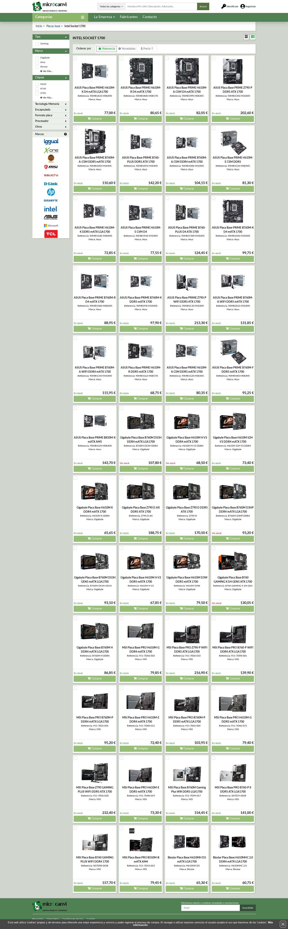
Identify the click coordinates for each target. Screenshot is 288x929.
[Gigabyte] (51, 200)
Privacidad (37, 919)
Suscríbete (247, 908)
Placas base (53, 26)
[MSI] (51, 167)
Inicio (39, 26)
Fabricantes (129, 17)
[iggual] (51, 141)
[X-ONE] (51, 150)
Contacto (150, 17)
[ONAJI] (51, 158)
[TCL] (51, 234)
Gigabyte (45, 57)
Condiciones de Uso (72, 919)
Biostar (44, 66)
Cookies (91, 919)
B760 (43, 88)
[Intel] (51, 209)
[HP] (51, 192)
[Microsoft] (51, 226)
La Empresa (103, 17)
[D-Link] (51, 184)
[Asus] (51, 217)
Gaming (44, 43)
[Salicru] (51, 175)
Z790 (43, 93)
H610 (43, 84)
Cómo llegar (53, 919)
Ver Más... (47, 71)
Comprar (96, 118)
